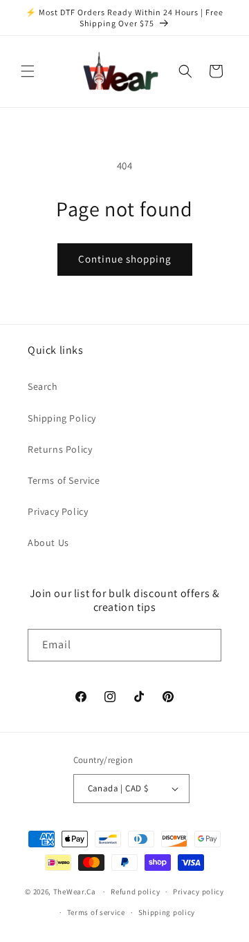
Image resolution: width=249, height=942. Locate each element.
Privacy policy (198, 891)
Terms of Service (64, 480)
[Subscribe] (205, 645)
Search (43, 386)
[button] (27, 71)
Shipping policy (167, 912)
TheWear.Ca (74, 891)
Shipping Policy (62, 418)
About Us (48, 542)
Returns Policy (60, 449)
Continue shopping (125, 258)
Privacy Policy (58, 511)
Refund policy (135, 891)
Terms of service (96, 912)
